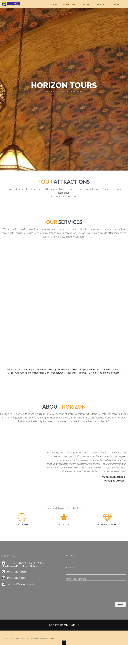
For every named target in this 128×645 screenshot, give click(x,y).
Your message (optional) (76, 579)
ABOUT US (101, 4)
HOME (54, 4)
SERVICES (86, 4)
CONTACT (116, 4)
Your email (70, 567)
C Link (52, 638)
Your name (70, 555)
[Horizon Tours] (11, 4)
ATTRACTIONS (69, 4)
